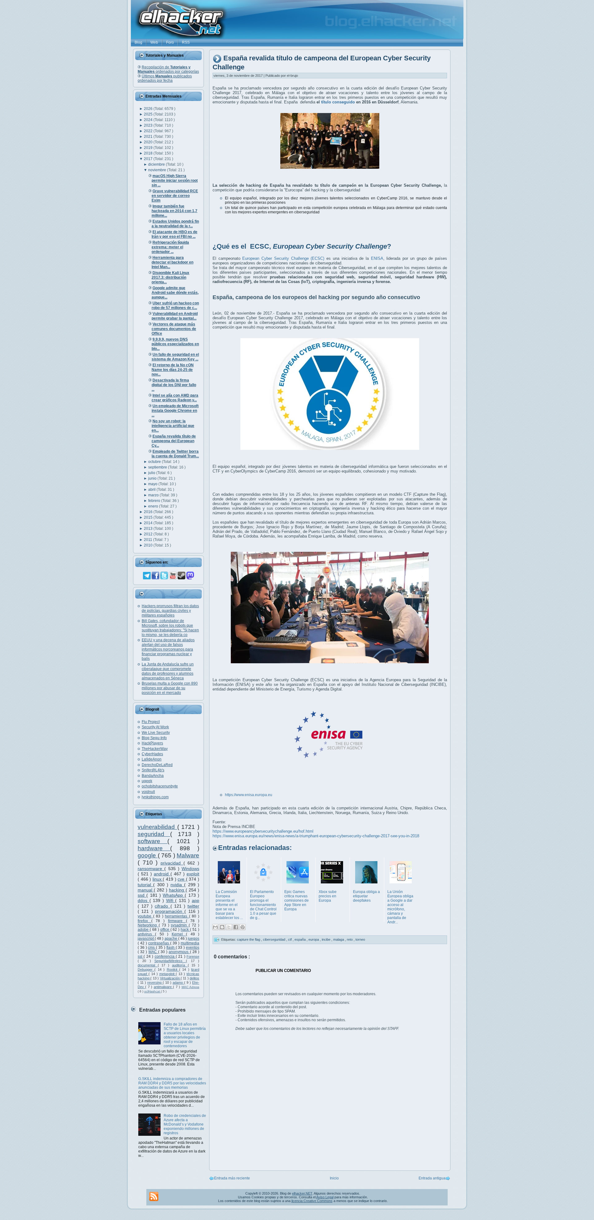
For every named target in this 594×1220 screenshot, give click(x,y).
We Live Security (156, 732)
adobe (144, 929)
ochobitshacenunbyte (160, 786)
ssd (142, 895)
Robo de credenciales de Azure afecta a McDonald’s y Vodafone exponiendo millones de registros (185, 1124)
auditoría (180, 965)
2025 (148, 114)
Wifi (170, 900)
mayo (153, 484)
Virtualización (170, 978)
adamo (178, 982)
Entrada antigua (432, 1178)
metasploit (167, 974)
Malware (188, 855)
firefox (144, 921)
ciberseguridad (274, 939)
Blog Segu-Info (154, 738)
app (195, 900)
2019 (148, 148)
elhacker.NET (302, 1193)
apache (171, 938)
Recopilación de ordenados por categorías (168, 69)
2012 (148, 534)
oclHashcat (152, 991)
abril (152, 489)
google (148, 855)
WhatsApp (174, 895)
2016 (148, 512)
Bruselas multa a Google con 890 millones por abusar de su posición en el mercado (170, 688)
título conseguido (338, 102)
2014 (148, 523)
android (162, 873)
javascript (146, 938)
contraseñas (159, 943)
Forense (193, 956)
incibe (326, 939)
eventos (192, 947)
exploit (193, 873)
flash (171, 947)
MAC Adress (190, 987)
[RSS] (154, 1196)
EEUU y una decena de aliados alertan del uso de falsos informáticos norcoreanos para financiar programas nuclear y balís (168, 649)
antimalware (163, 987)
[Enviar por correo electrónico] (215, 927)
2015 (148, 517)
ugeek (147, 781)
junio (152, 478)
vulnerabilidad (157, 827)
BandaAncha (153, 775)
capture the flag (249, 939)
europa (314, 939)
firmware (177, 921)
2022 (148, 131)
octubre (155, 462)
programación (169, 911)
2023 (148, 125)
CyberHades (152, 754)
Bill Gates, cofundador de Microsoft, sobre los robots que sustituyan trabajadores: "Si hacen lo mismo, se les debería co (170, 628)
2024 (148, 120)
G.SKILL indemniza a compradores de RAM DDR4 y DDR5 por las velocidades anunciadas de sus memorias (172, 1083)
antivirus (146, 934)
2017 (148, 159)
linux (158, 879)
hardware (154, 848)
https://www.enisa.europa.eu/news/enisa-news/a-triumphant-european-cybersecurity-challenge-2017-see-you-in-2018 (316, 836)
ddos (143, 900)
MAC (153, 952)
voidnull (148, 792)
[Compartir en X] (229, 927)
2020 (148, 142)
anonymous (179, 952)
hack (185, 929)
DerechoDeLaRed (157, 765)
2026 (148, 109)
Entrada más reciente (232, 1178)
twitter (193, 906)
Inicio (334, 1178)
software (152, 841)
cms (152, 947)
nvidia (177, 884)
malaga (339, 939)
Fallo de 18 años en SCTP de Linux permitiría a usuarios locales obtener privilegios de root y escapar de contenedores (185, 1035)
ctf (290, 939)
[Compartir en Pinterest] (242, 927)
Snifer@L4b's (153, 770)
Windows (190, 868)
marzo (154, 495)
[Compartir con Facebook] (236, 927)
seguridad (154, 834)
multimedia (190, 943)
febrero (154, 501)
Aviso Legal (325, 1197)
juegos (193, 938)
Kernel (179, 934)
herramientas (177, 916)
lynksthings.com (155, 797)
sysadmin (180, 925)
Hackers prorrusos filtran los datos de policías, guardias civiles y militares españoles (170, 610)
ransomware (151, 868)
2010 (148, 545)
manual (146, 889)
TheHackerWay (155, 749)
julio (152, 473)
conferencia (165, 956)
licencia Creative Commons (312, 1201)
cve (182, 879)
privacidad (172, 863)
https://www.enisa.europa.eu (248, 795)
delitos (194, 978)
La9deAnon (151, 759)
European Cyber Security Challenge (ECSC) (283, 258)
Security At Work (155, 727)
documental (148, 965)
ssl (141, 956)
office (165, 929)
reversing (155, 982)
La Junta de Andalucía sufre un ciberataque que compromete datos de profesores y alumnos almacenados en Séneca (168, 671)
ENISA (377, 258)
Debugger (146, 969)
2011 (148, 540)
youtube (145, 916)
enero (153, 506)
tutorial (145, 884)
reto (350, 939)
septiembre (158, 467)
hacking (177, 889)
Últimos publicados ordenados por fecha (165, 78)
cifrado (162, 906)
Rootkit (173, 969)
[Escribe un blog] (222, 927)
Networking (148, 925)
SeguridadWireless (170, 961)
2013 (148, 528)
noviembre (157, 170)
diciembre (157, 164)
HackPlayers (152, 743)
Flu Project (151, 722)
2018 (148, 153)
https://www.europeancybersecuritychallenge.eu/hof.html (263, 831)
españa (301, 939)
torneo (360, 939)
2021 (148, 136)
